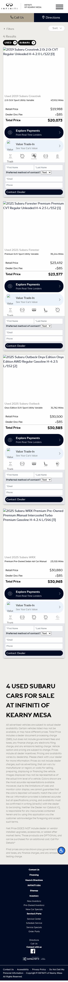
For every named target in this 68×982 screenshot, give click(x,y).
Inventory (34, 896)
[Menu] (59, 7)
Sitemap (34, 890)
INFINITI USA (34, 885)
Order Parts (34, 931)
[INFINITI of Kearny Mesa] (21, 5)
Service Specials (34, 927)
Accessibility (23, 969)
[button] (61, 850)
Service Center (34, 919)
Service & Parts (34, 913)
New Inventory (34, 901)
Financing (34, 875)
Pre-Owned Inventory (34, 905)
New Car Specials (34, 909)
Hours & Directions (34, 880)
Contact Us (34, 869)
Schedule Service (34, 923)
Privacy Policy (39, 969)
